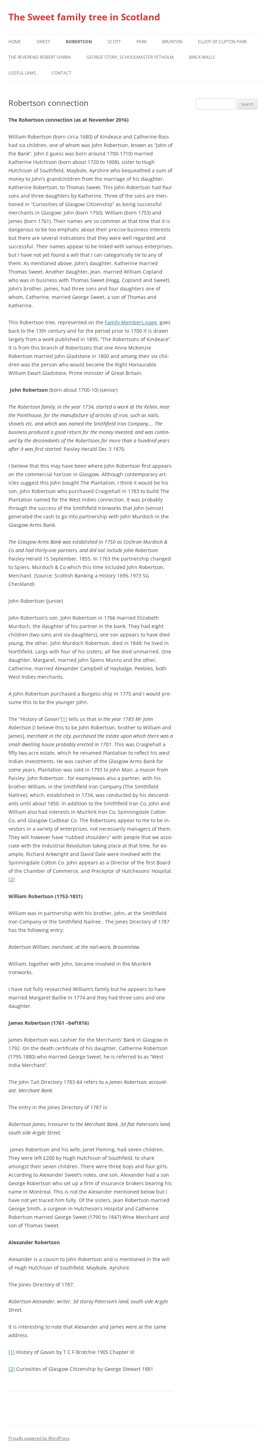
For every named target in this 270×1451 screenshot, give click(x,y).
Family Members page (131, 322)
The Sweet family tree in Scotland (84, 17)
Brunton (172, 42)
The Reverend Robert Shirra (39, 57)
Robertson (79, 42)
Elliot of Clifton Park (222, 42)
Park (141, 42)
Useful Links (22, 73)
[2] (11, 879)
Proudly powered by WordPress (39, 1438)
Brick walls (202, 57)
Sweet (43, 42)
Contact (61, 73)
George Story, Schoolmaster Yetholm (130, 57)
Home (14, 42)
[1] (64, 719)
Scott (114, 42)
